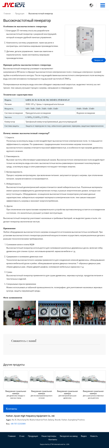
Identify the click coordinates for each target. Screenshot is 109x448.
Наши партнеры (48, 436)
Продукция (19, 13)
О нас (22, 436)
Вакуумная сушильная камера (15, 394)
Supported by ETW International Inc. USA (54, 444)
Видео (84, 436)
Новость (94, 436)
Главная (7, 13)
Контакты (11, 408)
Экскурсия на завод (68, 436)
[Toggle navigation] (103, 5)
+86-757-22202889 (18, 424)
